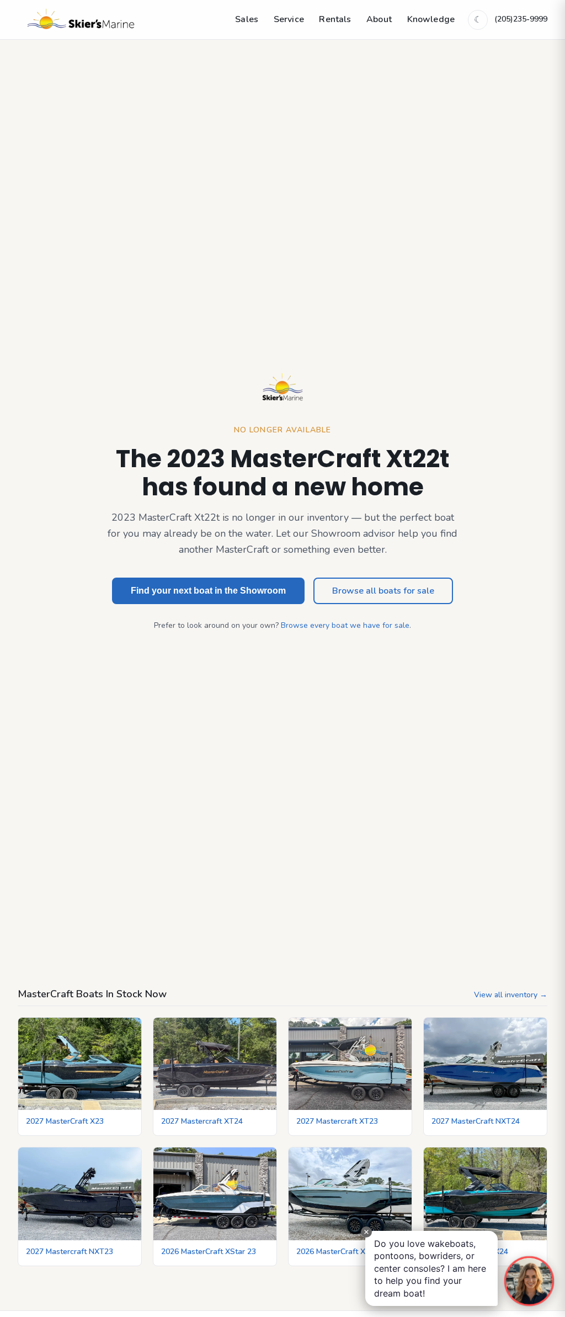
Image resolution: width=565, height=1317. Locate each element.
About (379, 19)
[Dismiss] (366, 1231)
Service (289, 19)
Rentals (335, 19)
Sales (246, 19)
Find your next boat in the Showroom (208, 590)
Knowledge (431, 19)
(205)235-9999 (520, 19)
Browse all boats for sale (383, 591)
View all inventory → (510, 995)
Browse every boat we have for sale (345, 625)
